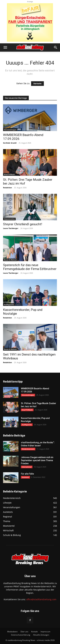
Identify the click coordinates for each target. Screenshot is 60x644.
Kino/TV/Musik (9, 174)
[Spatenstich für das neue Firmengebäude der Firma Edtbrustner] (30, 248)
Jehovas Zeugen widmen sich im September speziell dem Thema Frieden (37, 460)
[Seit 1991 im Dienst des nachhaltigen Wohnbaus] (30, 337)
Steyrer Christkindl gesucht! (22, 224)
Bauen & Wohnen (10, 260)
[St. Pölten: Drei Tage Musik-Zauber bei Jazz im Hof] (30, 162)
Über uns (24, 631)
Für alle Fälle (27, 474)
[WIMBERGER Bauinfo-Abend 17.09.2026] (30, 117)
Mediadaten (12, 631)
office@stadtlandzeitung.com (41, 599)
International (27, 467)
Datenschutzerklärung (20, 635)
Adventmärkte (9, 219)
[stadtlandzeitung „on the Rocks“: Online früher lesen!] (10, 446)
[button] (5, 47)
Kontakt (34, 631)
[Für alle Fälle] (10, 477)
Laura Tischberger (10, 228)
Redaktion (7, 187)
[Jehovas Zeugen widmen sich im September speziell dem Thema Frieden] (10, 461)
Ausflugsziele (9, 304)
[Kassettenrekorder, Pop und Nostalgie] (30, 292)
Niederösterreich (28, 449)
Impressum (45, 631)
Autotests (25, 477)
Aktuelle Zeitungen (41, 635)
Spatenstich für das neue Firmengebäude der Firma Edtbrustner (29, 267)
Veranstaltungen (10, 130)
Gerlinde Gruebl (9, 143)
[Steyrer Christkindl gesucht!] (30, 207)
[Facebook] (30, 620)
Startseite (37, 83)
